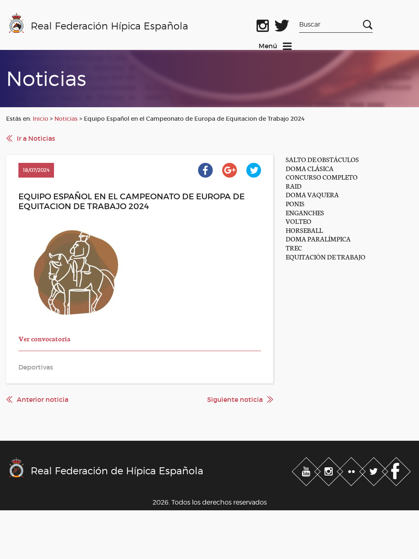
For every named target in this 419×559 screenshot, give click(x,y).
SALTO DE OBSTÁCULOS (322, 159)
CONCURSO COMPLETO (322, 176)
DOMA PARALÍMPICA (318, 238)
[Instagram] (329, 470)
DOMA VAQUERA (312, 194)
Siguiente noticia (235, 399)
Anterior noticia (42, 399)
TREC (294, 247)
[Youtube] (307, 470)
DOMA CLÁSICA (309, 168)
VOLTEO (298, 220)
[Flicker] (352, 470)
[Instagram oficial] (263, 24)
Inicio (40, 118)
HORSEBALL (304, 229)
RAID (294, 185)
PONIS (295, 203)
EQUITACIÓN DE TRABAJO (325, 256)
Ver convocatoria (44, 338)
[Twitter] (374, 470)
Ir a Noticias (36, 138)
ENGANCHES (305, 212)
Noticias (66, 118)
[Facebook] (396, 470)
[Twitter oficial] (282, 24)
